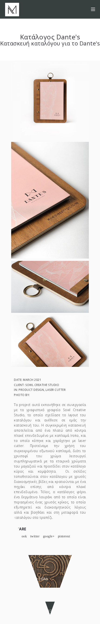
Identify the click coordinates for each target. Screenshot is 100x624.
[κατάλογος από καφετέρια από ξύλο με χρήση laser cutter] (50, 340)
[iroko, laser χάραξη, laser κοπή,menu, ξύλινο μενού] (50, 286)
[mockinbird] (12, 9)
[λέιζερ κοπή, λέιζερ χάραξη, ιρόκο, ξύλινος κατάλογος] (50, 199)
